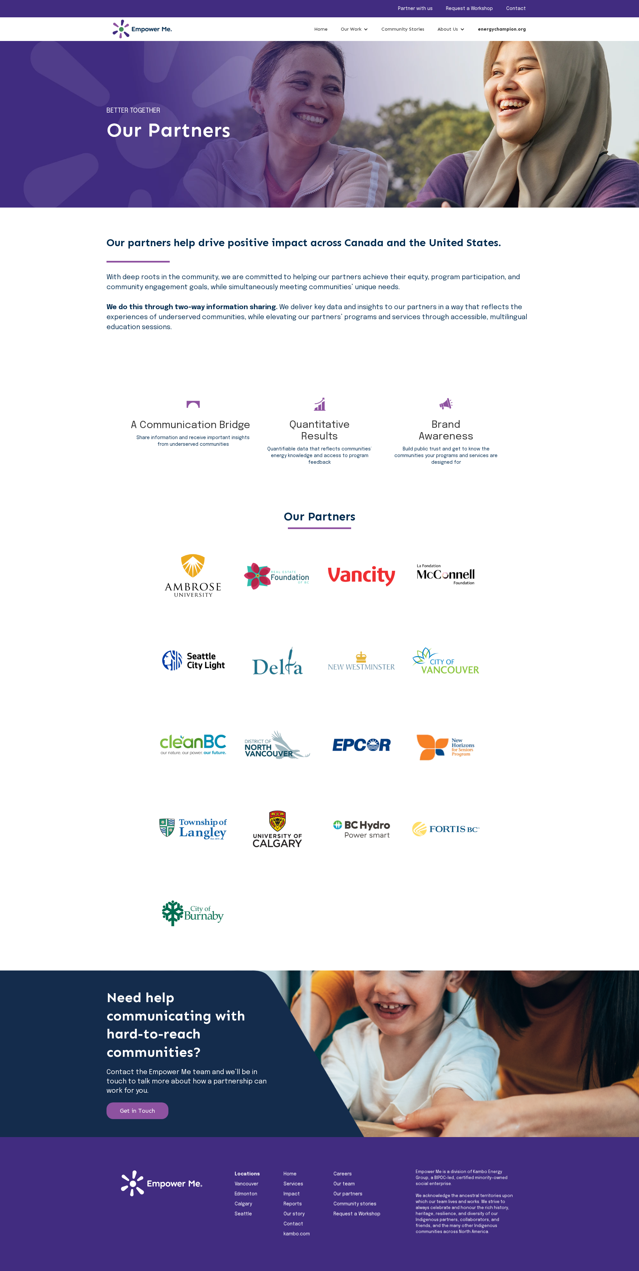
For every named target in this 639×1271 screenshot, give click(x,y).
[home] (139, 29)
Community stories (354, 1204)
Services (293, 1184)
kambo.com (297, 1234)
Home (320, 29)
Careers (342, 1174)
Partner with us (415, 8)
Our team (344, 1184)
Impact (292, 1194)
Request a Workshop (469, 8)
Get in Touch (137, 1110)
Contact (516, 8)
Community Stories (402, 29)
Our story (294, 1214)
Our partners (347, 1194)
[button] (354, 29)
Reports (293, 1204)
